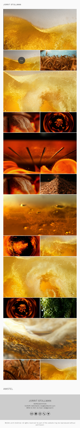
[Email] (31, 414)
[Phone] (44, 414)
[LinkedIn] (36, 414)
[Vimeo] (48, 414)
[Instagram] (40, 414)
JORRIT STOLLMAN (40, 400)
